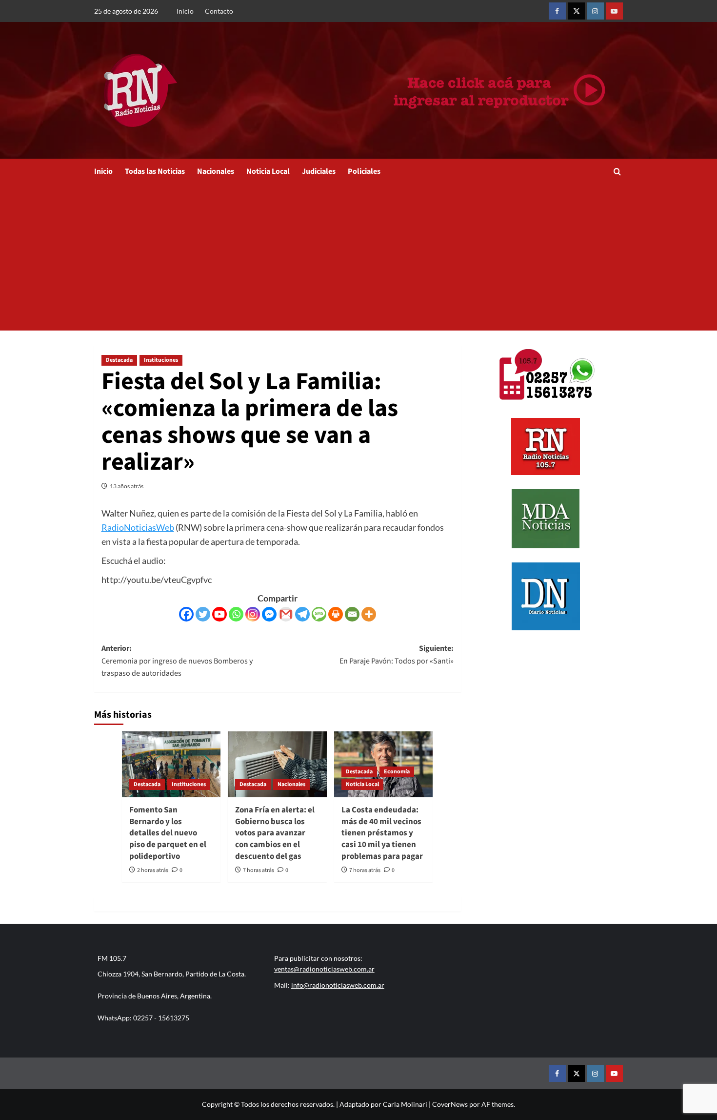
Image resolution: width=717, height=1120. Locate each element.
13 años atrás (126, 486)
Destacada (119, 360)
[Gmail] (286, 614)
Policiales (364, 171)
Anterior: (177, 661)
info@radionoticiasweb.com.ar (337, 985)
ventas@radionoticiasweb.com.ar (324, 969)
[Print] (335, 614)
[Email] (352, 614)
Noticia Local (268, 171)
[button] (617, 171)
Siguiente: (396, 654)
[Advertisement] (358, 257)
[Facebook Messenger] (269, 614)
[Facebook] (186, 614)
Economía (397, 771)
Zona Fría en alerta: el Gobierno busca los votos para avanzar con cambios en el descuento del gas (275, 833)
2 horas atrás (152, 870)
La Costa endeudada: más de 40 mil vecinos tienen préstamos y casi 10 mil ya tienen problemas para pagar (382, 833)
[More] (368, 614)
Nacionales (215, 171)
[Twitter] (203, 614)
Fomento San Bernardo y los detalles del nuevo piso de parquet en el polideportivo (167, 833)
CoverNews (450, 1104)
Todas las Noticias (155, 171)
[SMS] (319, 614)
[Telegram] (302, 614)
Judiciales (319, 171)
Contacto (219, 11)
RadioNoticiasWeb (137, 527)
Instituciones (161, 360)
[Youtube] (219, 614)
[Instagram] (252, 614)
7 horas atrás (258, 870)
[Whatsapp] (236, 614)
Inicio (185, 11)
